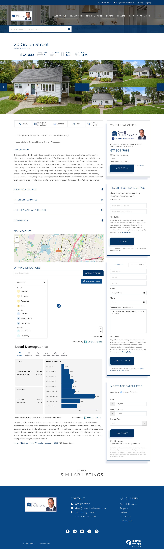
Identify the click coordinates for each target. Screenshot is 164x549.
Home (17, 443)
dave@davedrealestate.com (124, 3)
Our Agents (139, 165)
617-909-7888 (105, 3)
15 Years (135, 392)
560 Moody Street (86, 514)
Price (112, 399)
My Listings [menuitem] (76, 16)
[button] (69, 29)
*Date (112, 289)
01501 (56, 443)
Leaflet (81, 261)
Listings (24, 443)
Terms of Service (121, 370)
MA (31, 443)
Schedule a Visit (137, 265)
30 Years (126, 392)
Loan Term (114, 392)
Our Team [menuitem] (125, 516)
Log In (142, 3)
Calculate (122, 433)
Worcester (39, 443)
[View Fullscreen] (17, 245)
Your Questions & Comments (121, 307)
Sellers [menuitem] (121, 16)
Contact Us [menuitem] (126, 520)
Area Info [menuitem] (145, 16)
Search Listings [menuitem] (94, 16)
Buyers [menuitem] (109, 16)
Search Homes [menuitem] (128, 504)
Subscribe (122, 241)
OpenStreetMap (90, 261)
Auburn (48, 443)
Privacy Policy (126, 232)
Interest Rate (115, 419)
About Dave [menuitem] (60, 16)
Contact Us (122, 168)
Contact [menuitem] (133, 16)
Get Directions (93, 273)
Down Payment (116, 409)
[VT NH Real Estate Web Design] (133, 543)
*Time (112, 298)
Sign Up (148, 3)
